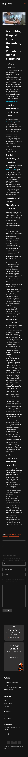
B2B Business (11, 67)
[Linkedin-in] (12, 742)
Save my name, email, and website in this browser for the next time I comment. (14, 581)
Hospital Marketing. (12, 101)
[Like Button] (17, 67)
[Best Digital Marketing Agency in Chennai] (7, 4)
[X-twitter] (8, 742)
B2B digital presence (10, 534)
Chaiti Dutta (12, 64)
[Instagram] (15, 742)
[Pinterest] (19, 742)
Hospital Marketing (14, 536)
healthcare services (12, 121)
